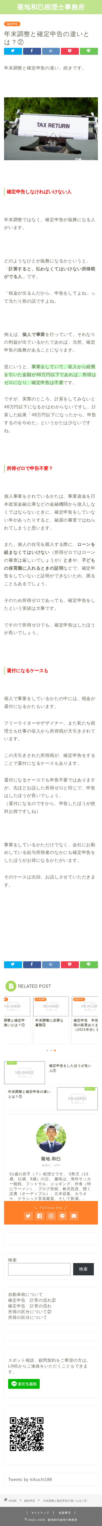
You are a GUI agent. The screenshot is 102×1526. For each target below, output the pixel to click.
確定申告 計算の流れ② (32, 1300)
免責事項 (65, 1512)
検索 (12, 1260)
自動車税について (25, 1294)
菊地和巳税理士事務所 (51, 7)
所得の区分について (27, 1317)
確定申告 (12, 23)
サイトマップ (40, 1512)
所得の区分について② (30, 1311)
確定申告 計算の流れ (30, 1306)
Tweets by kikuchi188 (30, 1479)
